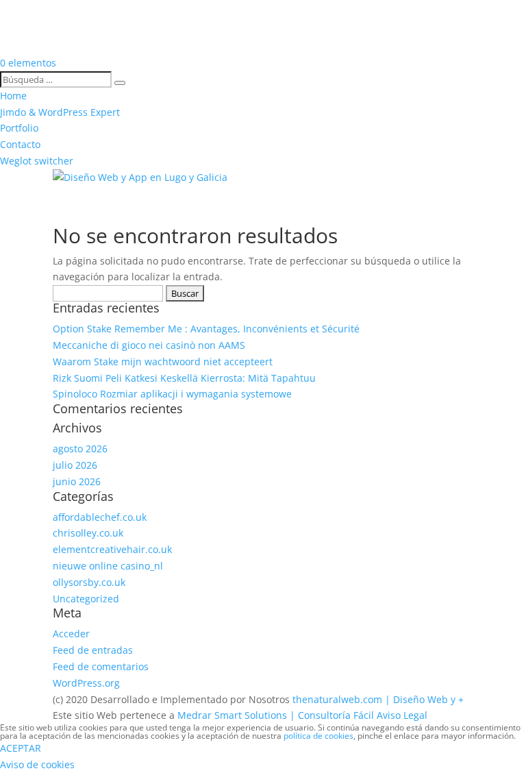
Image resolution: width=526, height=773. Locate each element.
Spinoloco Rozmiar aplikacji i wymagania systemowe (172, 393)
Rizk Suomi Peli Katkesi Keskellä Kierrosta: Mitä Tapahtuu (184, 377)
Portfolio (19, 127)
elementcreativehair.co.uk (112, 549)
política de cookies (318, 735)
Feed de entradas (93, 650)
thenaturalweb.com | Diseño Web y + (378, 699)
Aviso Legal (402, 715)
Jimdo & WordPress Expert (60, 112)
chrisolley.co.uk (88, 532)
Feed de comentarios (101, 666)
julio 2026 (75, 464)
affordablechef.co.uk (100, 517)
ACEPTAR (20, 747)
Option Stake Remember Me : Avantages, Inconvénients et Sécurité (206, 328)
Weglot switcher (36, 160)
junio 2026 (77, 481)
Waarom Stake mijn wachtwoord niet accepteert (163, 361)
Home (13, 95)
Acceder (71, 633)
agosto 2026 (80, 448)
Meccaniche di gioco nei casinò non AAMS (149, 345)
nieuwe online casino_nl (108, 565)
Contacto (20, 144)
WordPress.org (86, 682)
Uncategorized (86, 598)
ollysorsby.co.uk (89, 582)
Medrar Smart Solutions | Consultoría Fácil (275, 715)
